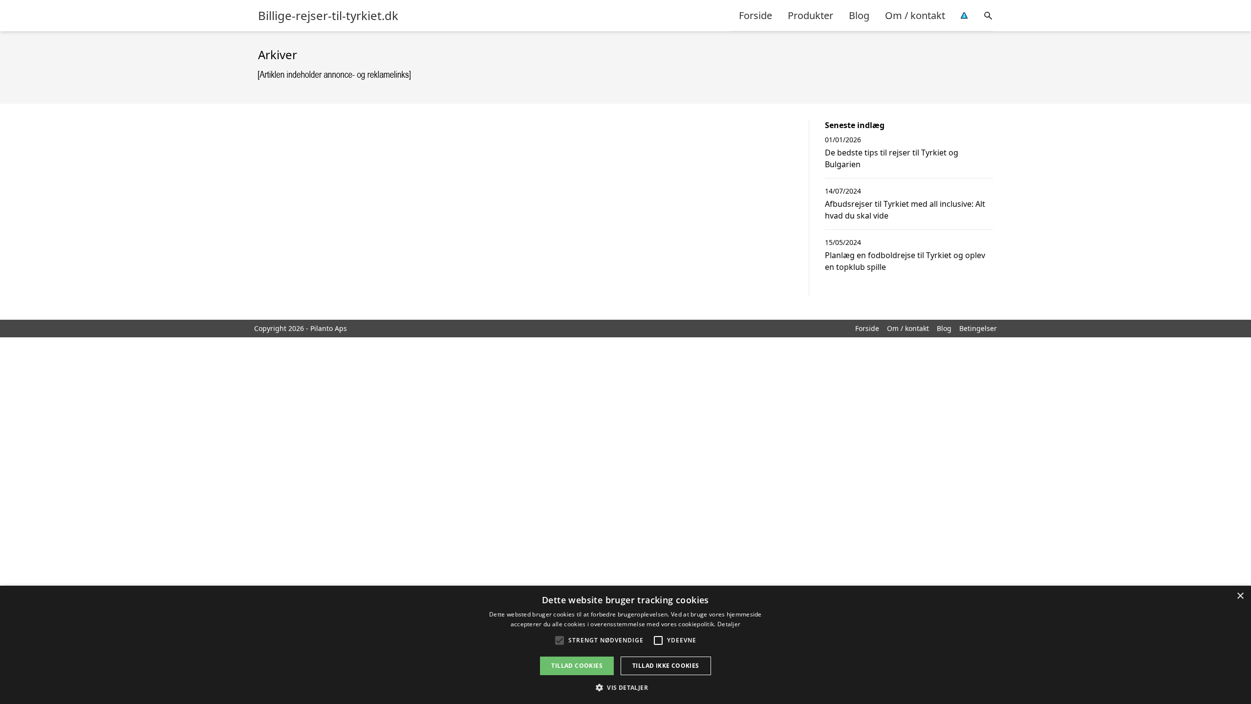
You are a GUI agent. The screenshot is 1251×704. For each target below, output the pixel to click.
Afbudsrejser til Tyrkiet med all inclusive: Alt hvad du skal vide (905, 209)
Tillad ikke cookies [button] (665, 665)
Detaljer (728, 624)
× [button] (1240, 596)
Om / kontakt (915, 15)
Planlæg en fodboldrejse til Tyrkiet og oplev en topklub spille (905, 261)
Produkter (810, 15)
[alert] (625, 645)
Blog (859, 15)
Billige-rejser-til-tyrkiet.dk (328, 15)
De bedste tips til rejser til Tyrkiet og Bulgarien (891, 158)
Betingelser (978, 328)
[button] (625, 687)
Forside (755, 15)
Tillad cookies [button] (577, 665)
